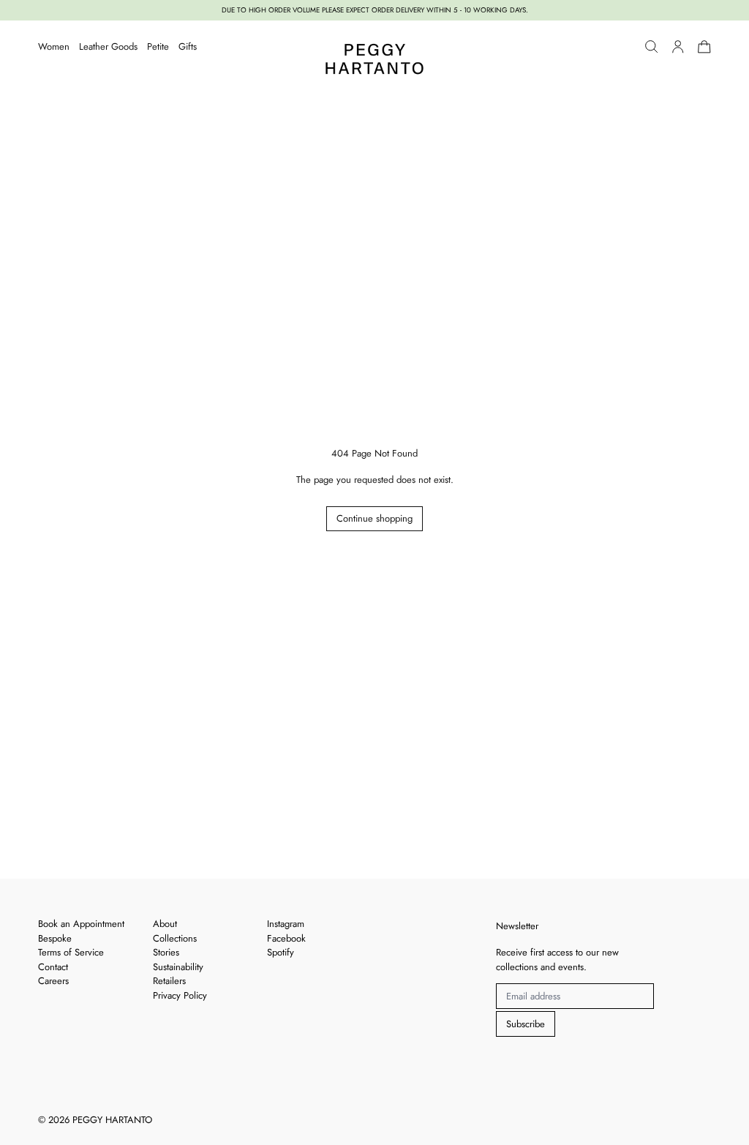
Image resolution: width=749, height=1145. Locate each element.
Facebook (286, 938)
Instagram (285, 924)
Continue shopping (374, 518)
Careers (53, 981)
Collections (175, 938)
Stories (166, 952)
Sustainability (178, 967)
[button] (651, 47)
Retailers (169, 981)
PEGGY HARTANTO (112, 1120)
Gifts (187, 46)
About (165, 924)
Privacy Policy (180, 995)
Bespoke (55, 938)
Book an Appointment (81, 924)
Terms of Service (71, 952)
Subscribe (525, 1024)
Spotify (280, 952)
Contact (53, 967)
